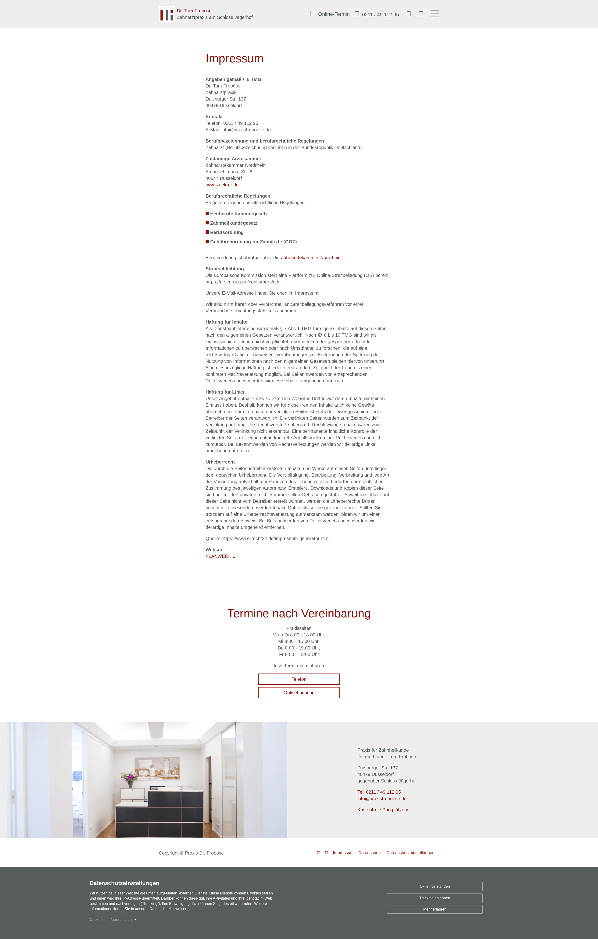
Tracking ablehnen (434, 898)
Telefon (299, 679)
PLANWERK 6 (220, 556)
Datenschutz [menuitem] (370, 852)
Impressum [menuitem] (343, 852)
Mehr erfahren (434, 909)
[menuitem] (375, 14)
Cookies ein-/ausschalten (111, 920)
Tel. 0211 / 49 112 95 (379, 792)
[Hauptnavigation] (435, 14)
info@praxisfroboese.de (382, 798)
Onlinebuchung (299, 692)
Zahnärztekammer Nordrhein (311, 257)
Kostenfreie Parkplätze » (382, 809)
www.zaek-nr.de (222, 184)
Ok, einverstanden (435, 886)
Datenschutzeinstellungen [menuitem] (410, 852)
